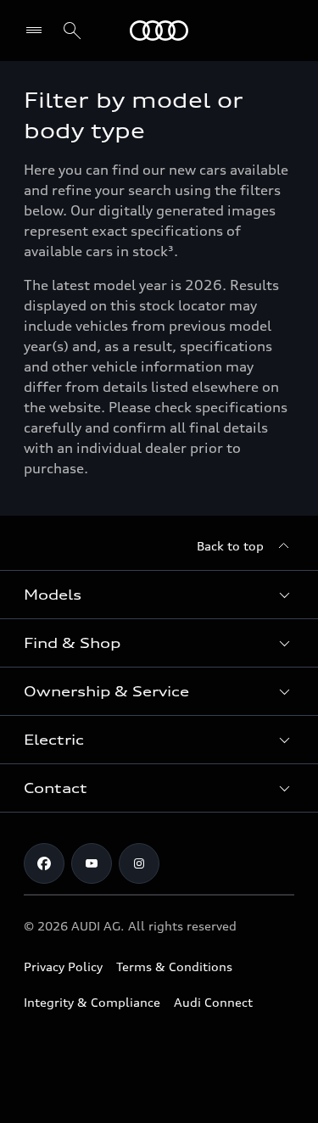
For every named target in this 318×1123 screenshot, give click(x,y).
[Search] (72, 30)
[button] (159, 594)
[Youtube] (91, 863)
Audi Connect (213, 1002)
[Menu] (159, 30)
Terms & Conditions (174, 966)
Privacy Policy (63, 966)
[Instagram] (139, 863)
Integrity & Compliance (92, 1002)
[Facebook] (44, 863)
